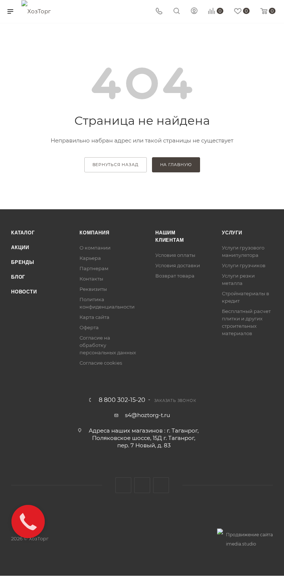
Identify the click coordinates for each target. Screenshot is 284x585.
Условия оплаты (175, 255)
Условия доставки (177, 265)
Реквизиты (93, 289)
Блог (18, 277)
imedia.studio (241, 544)
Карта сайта (94, 317)
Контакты (91, 279)
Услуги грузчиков (244, 265)
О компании (95, 248)
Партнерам (94, 268)
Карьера (90, 258)
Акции (20, 247)
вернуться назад (115, 164)
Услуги (232, 232)
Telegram (142, 485)
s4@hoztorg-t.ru (147, 415)
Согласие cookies (101, 363)
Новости (24, 292)
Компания (94, 232)
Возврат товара (175, 276)
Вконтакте (123, 485)
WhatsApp (161, 485)
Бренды (22, 262)
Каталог (23, 232)
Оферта (89, 327)
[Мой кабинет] (194, 11)
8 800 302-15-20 (122, 400)
